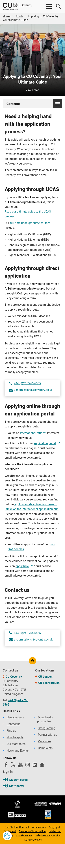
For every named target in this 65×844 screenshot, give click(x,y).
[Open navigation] (48, 6)
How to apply (15, 737)
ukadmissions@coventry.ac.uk (33, 390)
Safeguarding (46, 728)
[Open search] (58, 6)
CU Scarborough (49, 683)
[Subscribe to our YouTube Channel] (20, 765)
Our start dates (16, 744)
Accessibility (39, 827)
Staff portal (16, 786)
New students (15, 717)
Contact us (13, 724)
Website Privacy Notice (47, 835)
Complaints (45, 748)
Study (19, 16)
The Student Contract (17, 827)
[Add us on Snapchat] (42, 765)
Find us (11, 730)
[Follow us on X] (13, 764)
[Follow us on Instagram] (27, 765)
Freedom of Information (32, 831)
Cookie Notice (24, 835)
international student (33, 433)
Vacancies (44, 741)
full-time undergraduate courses (30, 223)
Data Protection (33, 839)
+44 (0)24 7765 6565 (27, 383)
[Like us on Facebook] (6, 765)
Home (6, 16)
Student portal (18, 779)
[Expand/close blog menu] (57, 103)
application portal (45, 443)
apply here (22, 566)
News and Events (18, 750)
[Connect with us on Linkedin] (35, 765)
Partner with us (47, 734)
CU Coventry (14, 676)
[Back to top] (32, 660)
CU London (45, 676)
